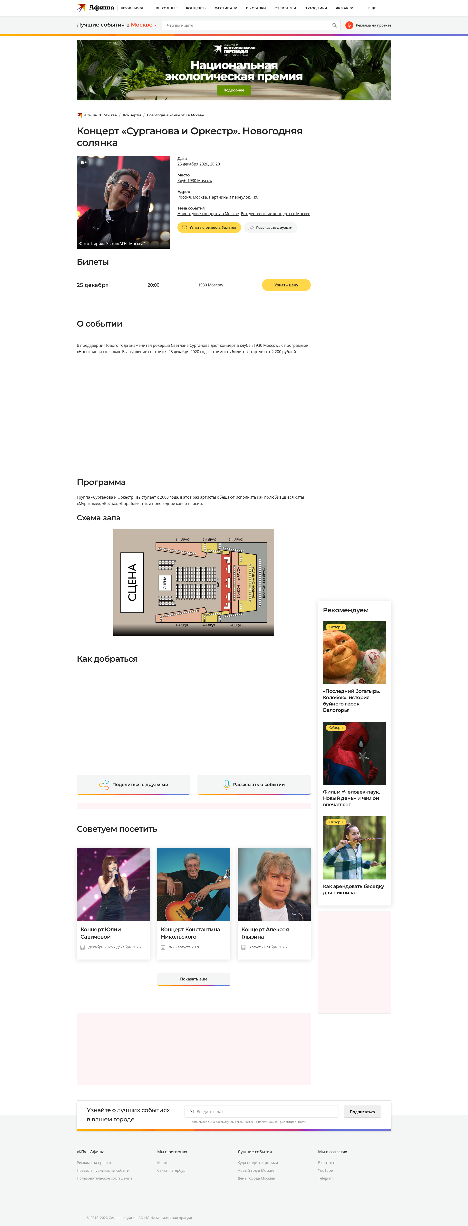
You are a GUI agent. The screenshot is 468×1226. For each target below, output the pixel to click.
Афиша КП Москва (100, 115)
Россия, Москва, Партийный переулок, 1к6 (217, 197)
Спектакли (285, 8)
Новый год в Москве (256, 1170)
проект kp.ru (132, 7)
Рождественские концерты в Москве (275, 213)
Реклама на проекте (373, 25)
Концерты (196, 8)
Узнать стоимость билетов (213, 227)
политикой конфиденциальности (282, 1122)
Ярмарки (345, 8)
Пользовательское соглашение (104, 1178)
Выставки (256, 8)
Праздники (315, 8)
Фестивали (226, 8)
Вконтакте (327, 1162)
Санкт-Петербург (172, 1170)
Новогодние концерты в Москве (175, 115)
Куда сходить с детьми (258, 1162)
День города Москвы (256, 1178)
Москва (163, 1162)
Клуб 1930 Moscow (194, 180)
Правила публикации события (104, 1170)
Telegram (326, 1178)
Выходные (167, 8)
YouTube (325, 1170)
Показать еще (193, 979)
